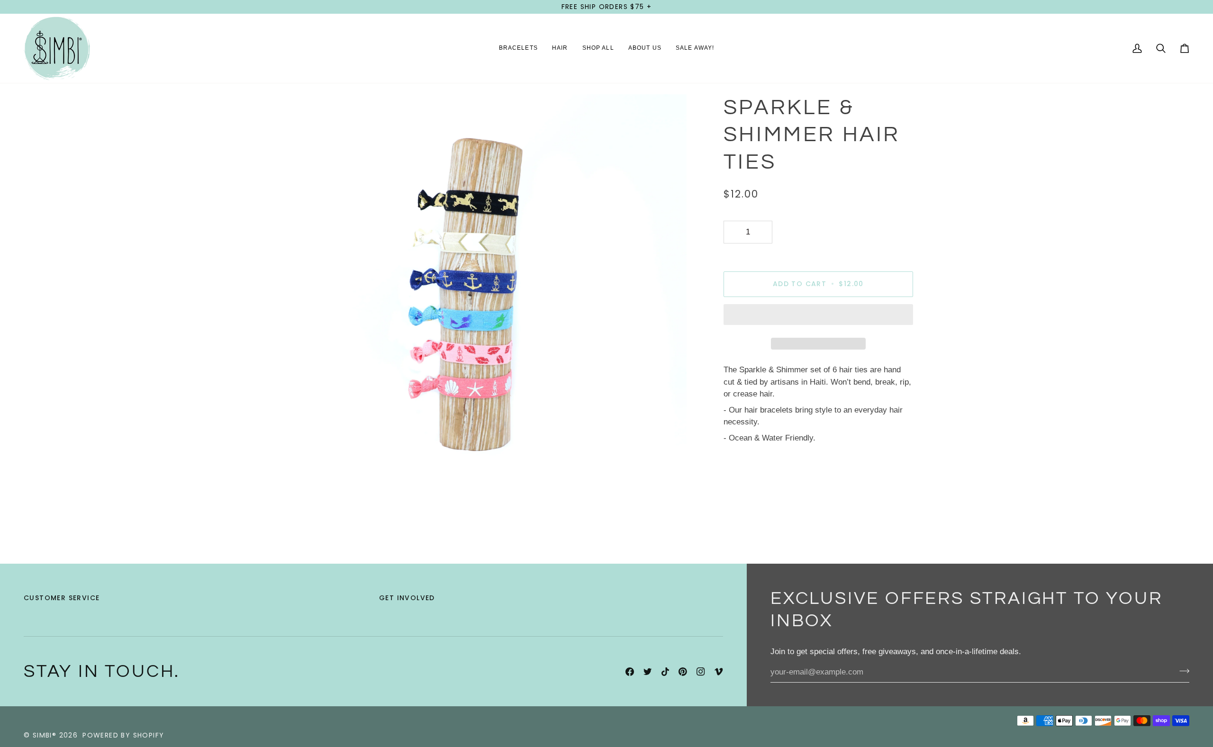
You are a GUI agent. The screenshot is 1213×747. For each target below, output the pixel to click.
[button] (518, 48)
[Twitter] (647, 671)
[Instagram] (701, 671)
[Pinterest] (683, 671)
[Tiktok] (665, 671)
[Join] (1181, 671)
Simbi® (44, 735)
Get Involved (407, 598)
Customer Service (62, 598)
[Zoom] (304, 460)
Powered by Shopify (123, 735)
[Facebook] (629, 671)
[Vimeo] (719, 671)
